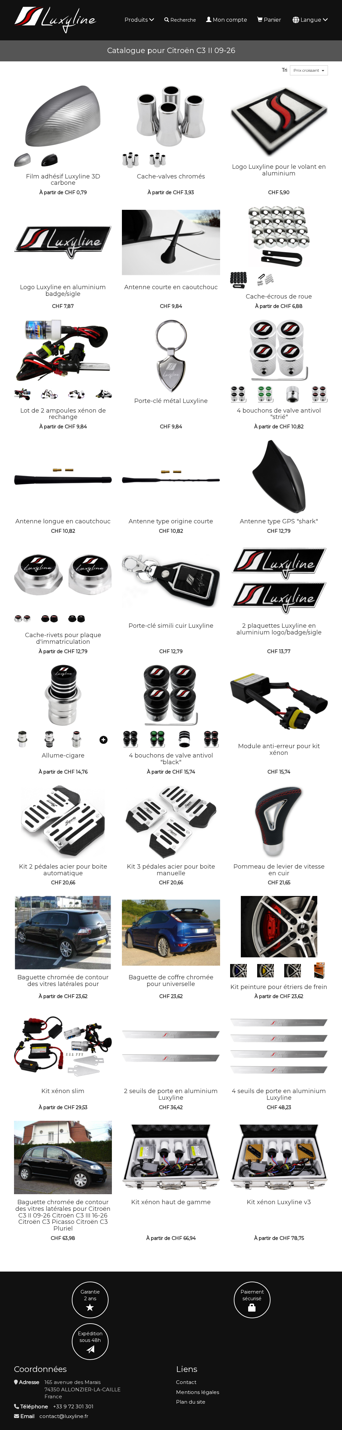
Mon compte (230, 20)
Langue (312, 20)
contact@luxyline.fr (63, 1416)
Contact (186, 1382)
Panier (272, 20)
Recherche (183, 20)
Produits (137, 20)
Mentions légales (197, 1392)
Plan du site (190, 1402)
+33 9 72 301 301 (73, 1406)
